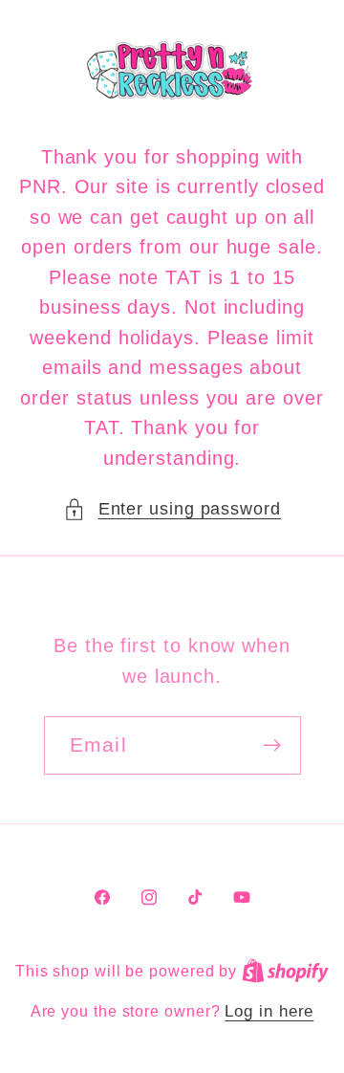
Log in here (269, 1011)
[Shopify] (285, 971)
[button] (172, 509)
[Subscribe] (272, 745)
